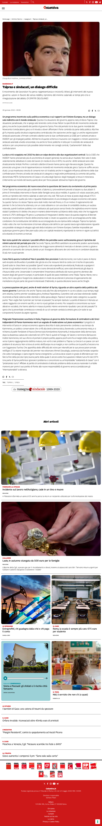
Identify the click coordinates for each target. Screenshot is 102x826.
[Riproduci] (5, 678)
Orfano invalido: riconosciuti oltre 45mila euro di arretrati (30, 720)
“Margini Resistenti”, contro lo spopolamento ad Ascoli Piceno (32, 732)
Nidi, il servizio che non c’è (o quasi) (70, 694)
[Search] (33, 2)
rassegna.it (27, 19)
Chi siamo (51, 809)
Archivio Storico (17, 19)
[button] (89, 111)
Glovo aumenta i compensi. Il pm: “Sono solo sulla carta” (30, 755)
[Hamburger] (3, 8)
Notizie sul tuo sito (50, 816)
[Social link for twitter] (87, 2)
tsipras (10, 382)
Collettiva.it (51, 789)
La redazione (14, 2)
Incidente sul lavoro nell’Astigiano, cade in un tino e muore (32, 489)
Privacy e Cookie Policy (51, 822)
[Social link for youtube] (96, 2)
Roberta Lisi (56, 698)
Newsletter (25, 2)
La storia (51, 819)
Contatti (5, 2)
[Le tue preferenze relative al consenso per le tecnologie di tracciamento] (97, 821)
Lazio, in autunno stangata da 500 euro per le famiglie (30, 560)
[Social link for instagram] (93, 2)
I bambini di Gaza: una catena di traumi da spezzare (27, 708)
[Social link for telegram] (100, 2)
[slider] (25, 678)
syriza (17, 382)
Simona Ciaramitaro (9, 692)
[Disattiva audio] (47, 678)
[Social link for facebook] (90, 2)
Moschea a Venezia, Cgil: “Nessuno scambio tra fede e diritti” (32, 744)
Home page (6, 19)
